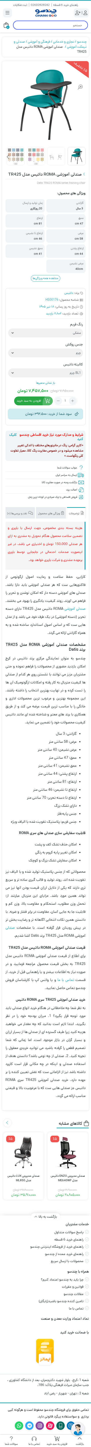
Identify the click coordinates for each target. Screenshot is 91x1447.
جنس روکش (74, 344)
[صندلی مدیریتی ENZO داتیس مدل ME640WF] (68, 1153)
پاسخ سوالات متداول (68, 1232)
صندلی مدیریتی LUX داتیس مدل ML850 (23, 1178)
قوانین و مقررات (72, 1286)
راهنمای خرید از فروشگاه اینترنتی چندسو (56, 1246)
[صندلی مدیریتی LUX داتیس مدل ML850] (24, 1153)
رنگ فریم (76, 324)
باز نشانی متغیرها (45, 383)
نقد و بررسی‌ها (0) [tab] (17, 513)
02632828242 (40, 5)
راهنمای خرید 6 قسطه (65, 5)
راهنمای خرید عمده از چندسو (64, 1254)
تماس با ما (65, 980)
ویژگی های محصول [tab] (49, 513)
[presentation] (8, 157)
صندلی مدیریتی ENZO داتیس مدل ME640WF (68, 1178)
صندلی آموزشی (74, 608)
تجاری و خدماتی (63, 41)
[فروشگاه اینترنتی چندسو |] (45, 13)
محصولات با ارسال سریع (67, 1261)
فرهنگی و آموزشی (39, 41)
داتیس (68, 293)
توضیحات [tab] (74, 513)
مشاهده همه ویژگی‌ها (45, 278)
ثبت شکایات (20, 5)
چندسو (82, 41)
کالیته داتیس (73, 364)
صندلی (10, 927)
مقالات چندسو (73, 1294)
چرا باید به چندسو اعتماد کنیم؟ (62, 1279)
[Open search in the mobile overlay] (50, 25)
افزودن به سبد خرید (29, 400)
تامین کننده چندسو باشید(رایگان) (61, 1301)
